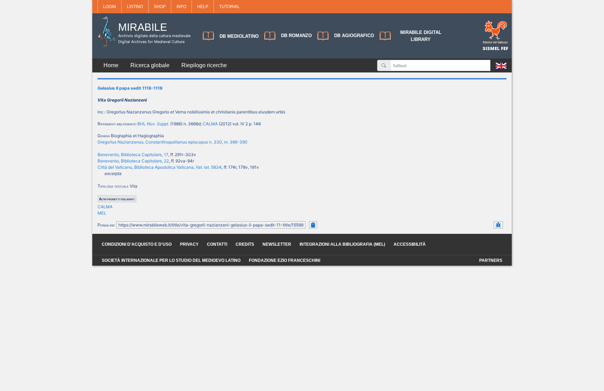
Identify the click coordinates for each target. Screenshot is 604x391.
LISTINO (135, 6)
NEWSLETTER (277, 244)
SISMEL (492, 48)
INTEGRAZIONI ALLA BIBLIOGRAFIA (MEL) (342, 244)
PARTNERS (490, 260)
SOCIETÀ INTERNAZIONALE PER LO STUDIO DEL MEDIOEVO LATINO (171, 260)
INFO (181, 6)
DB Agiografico (354, 35)
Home (110, 65)
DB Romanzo (296, 35)
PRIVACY (189, 244)
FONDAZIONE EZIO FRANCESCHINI (284, 260)
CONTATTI (217, 244)
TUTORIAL (229, 6)
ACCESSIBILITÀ (410, 244)
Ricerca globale (150, 65)
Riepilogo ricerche (204, 65)
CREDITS (245, 244)
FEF (504, 48)
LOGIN (109, 6)
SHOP (160, 6)
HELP (202, 6)
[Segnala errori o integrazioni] (498, 225)
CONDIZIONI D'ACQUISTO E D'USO (137, 244)
